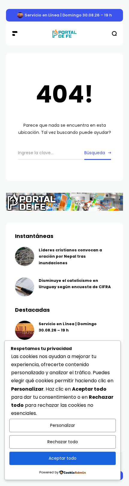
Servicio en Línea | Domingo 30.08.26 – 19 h (68, 15)
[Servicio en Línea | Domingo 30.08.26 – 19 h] (20, 15)
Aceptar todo (62, 458)
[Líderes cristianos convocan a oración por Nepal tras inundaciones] (24, 256)
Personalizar (62, 425)
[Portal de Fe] (64, 33)
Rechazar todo (62, 442)
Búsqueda (94, 153)
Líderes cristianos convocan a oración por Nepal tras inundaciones (70, 256)
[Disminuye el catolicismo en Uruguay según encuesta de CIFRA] (24, 287)
